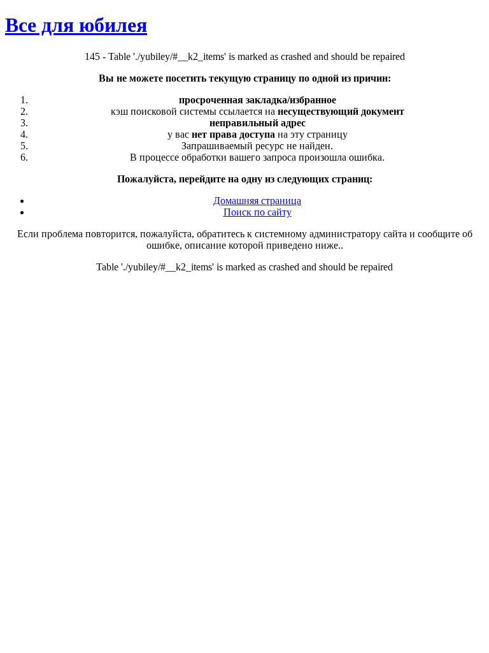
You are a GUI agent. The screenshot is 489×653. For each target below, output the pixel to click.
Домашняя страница (257, 200)
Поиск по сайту (257, 212)
